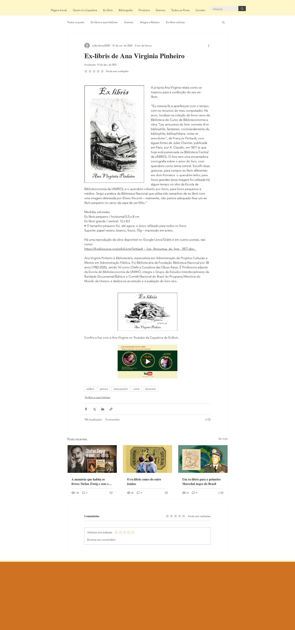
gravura (104, 388)
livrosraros (150, 388)
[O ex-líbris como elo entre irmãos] (147, 459)
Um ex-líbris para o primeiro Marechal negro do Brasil (201, 481)
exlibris (90, 388)
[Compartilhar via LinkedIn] (102, 409)
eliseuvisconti (121, 388)
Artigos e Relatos (149, 22)
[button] (223, 22)
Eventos (128, 22)
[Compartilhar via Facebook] (86, 409)
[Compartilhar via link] (111, 409)
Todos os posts (75, 22)
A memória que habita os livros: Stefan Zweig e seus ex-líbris (91, 481)
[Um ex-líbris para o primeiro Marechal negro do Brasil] (203, 459)
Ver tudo (223, 438)
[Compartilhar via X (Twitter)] (94, 409)
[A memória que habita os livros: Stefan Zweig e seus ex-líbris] (92, 459)
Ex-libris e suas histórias (104, 22)
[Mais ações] (209, 46)
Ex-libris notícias (175, 22)
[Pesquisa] (242, 8)
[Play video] (147, 361)
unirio (136, 388)
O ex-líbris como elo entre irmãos (144, 481)
